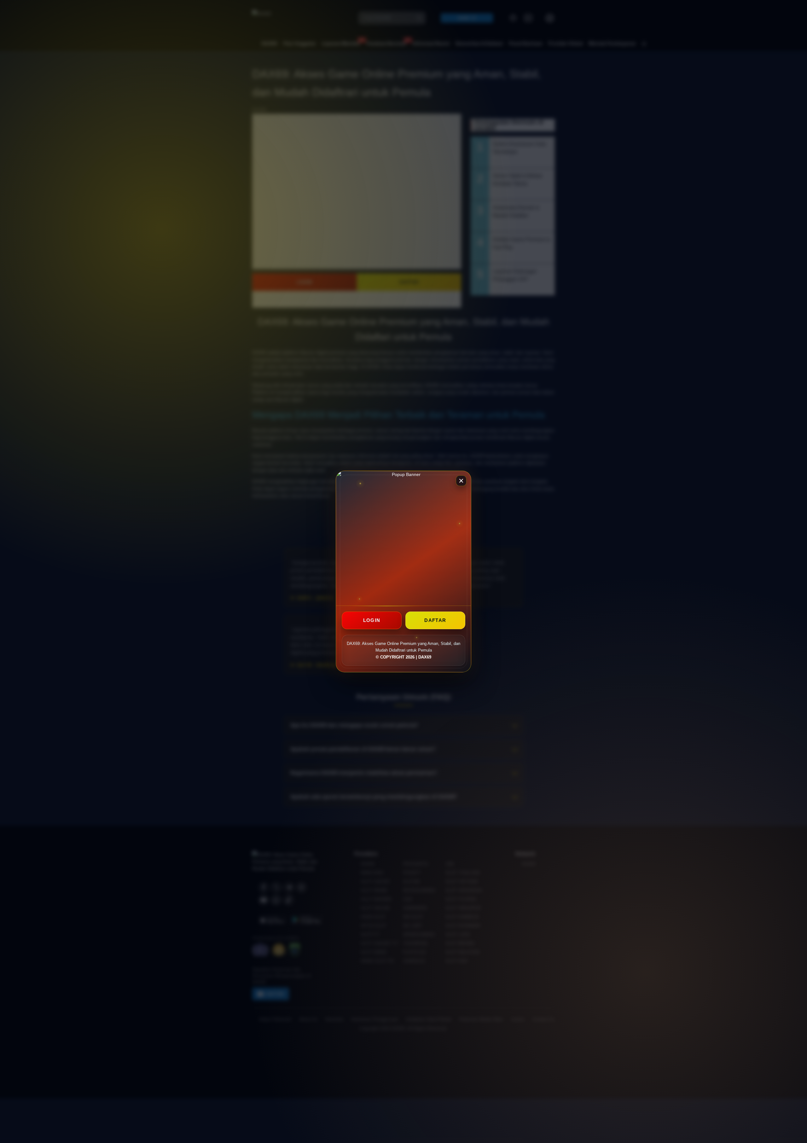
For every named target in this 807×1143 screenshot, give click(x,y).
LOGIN (371, 620)
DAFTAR (435, 620)
